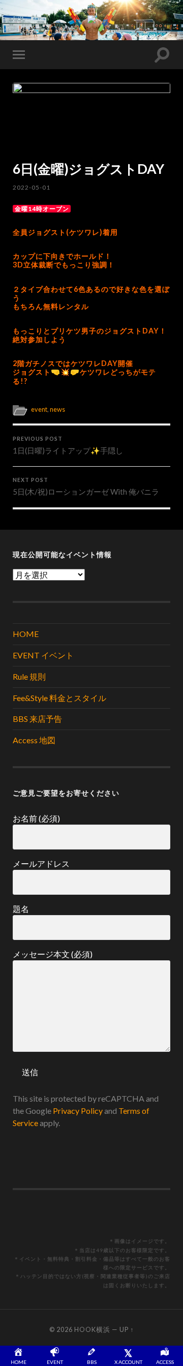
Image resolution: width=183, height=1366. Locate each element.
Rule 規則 (29, 676)
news (57, 409)
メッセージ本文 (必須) (53, 954)
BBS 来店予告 (37, 718)
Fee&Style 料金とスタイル (59, 698)
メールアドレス (41, 863)
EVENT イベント (43, 655)
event (39, 409)
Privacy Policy (78, 1110)
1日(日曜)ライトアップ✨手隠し (68, 445)
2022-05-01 (31, 187)
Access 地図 (34, 740)
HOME (26, 634)
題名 (21, 909)
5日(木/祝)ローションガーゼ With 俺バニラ (86, 486)
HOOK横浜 (92, 1329)
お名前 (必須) (36, 818)
